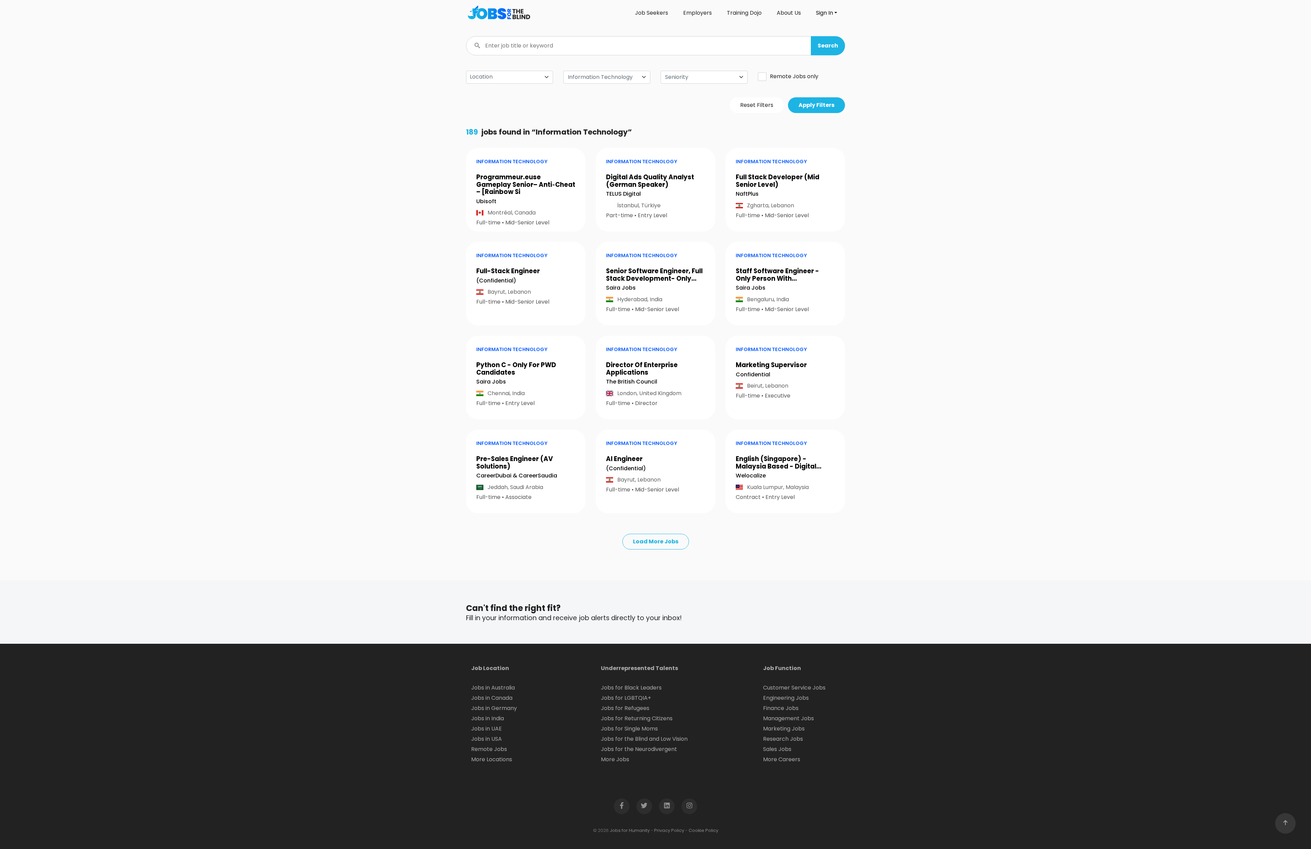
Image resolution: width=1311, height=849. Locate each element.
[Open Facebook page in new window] (622, 806)
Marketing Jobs (784, 729)
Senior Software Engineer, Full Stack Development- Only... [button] (654, 275)
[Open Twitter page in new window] (644, 806)
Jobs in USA (486, 739)
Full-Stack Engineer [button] (508, 271)
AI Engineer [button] (624, 459)
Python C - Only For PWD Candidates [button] (516, 369)
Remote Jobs (489, 749)
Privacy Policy (669, 830)
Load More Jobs (655, 541)
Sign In (824, 13)
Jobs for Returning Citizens (637, 718)
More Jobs (615, 759)
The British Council (631, 382)
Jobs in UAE (486, 729)
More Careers (781, 759)
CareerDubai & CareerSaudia (516, 475)
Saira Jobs (621, 288)
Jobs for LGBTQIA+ (626, 698)
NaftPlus (747, 194)
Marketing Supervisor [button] (771, 365)
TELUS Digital (623, 194)
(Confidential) (496, 280)
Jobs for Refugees (625, 708)
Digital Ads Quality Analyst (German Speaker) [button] (650, 181)
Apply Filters (816, 105)
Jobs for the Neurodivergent (639, 749)
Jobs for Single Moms (629, 729)
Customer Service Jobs (794, 688)
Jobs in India (487, 718)
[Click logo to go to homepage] (498, 13)
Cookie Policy (703, 830)
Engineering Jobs (786, 698)
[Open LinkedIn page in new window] (667, 806)
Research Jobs (783, 739)
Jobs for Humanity (630, 830)
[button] (828, 45)
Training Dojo (744, 13)
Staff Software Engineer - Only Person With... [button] (777, 275)
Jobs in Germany (494, 708)
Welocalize (751, 475)
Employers (697, 13)
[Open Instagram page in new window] (689, 806)
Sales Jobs (777, 749)
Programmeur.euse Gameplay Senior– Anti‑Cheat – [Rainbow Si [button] (525, 184)
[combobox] (606, 77)
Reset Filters (756, 105)
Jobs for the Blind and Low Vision (644, 739)
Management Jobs (788, 718)
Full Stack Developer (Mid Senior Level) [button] (777, 181)
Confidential (753, 374)
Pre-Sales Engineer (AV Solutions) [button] (514, 463)
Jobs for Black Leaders (631, 688)
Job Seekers (651, 13)
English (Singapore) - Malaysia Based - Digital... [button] (778, 463)
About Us (789, 13)
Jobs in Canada (491, 698)
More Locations (491, 759)
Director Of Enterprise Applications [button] (642, 369)
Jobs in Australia (493, 688)
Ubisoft (486, 201)
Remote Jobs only (794, 76)
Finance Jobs (781, 708)
